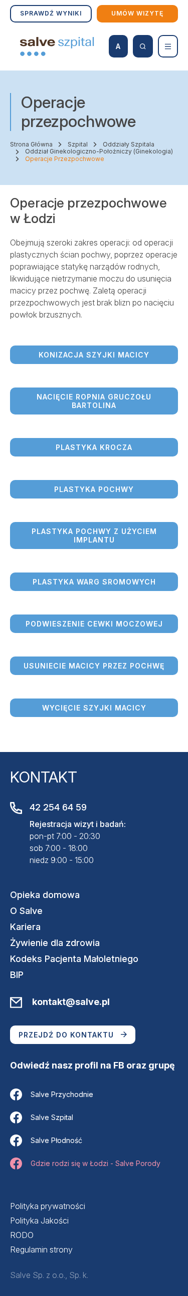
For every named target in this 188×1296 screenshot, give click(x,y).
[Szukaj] (143, 46)
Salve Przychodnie (62, 1094)
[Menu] (168, 46)
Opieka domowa (45, 895)
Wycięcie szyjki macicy (94, 708)
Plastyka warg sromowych (94, 582)
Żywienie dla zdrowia (55, 943)
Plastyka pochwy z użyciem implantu (94, 535)
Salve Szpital (52, 1117)
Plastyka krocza (94, 447)
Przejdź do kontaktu (66, 1034)
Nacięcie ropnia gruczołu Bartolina (94, 401)
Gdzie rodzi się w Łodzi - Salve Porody (95, 1163)
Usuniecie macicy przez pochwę (94, 666)
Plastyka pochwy (94, 489)
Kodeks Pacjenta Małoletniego (74, 959)
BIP (17, 975)
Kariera (25, 927)
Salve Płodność (56, 1140)
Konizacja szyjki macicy (94, 354)
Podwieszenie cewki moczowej (94, 624)
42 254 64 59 (58, 807)
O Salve (26, 911)
